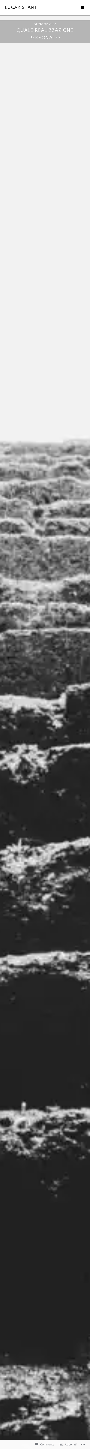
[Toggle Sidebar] (82, 7)
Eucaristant (21, 7)
